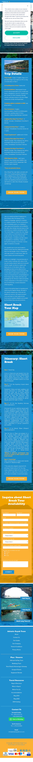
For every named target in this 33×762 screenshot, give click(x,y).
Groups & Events (16, 669)
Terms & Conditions (16, 646)
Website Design (11, 744)
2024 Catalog (16, 702)
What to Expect (16, 686)
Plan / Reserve (16, 657)
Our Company (16, 643)
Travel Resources (16, 680)
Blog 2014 (16, 695)
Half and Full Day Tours (16, 660)
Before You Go (16, 689)
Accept (16, 33)
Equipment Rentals (16, 672)
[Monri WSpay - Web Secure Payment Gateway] (14, 750)
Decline (16, 38)
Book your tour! (16, 192)
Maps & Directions (16, 683)
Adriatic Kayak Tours (16, 631)
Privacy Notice (16, 649)
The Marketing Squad (20, 744)
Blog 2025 (16, 698)
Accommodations (16, 692)
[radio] (17, 552)
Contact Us (5, 1)
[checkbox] (16, 553)
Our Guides (16, 640)
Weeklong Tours (16, 663)
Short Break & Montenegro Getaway (16, 666)
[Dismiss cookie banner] (27, 6)
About (16, 634)
